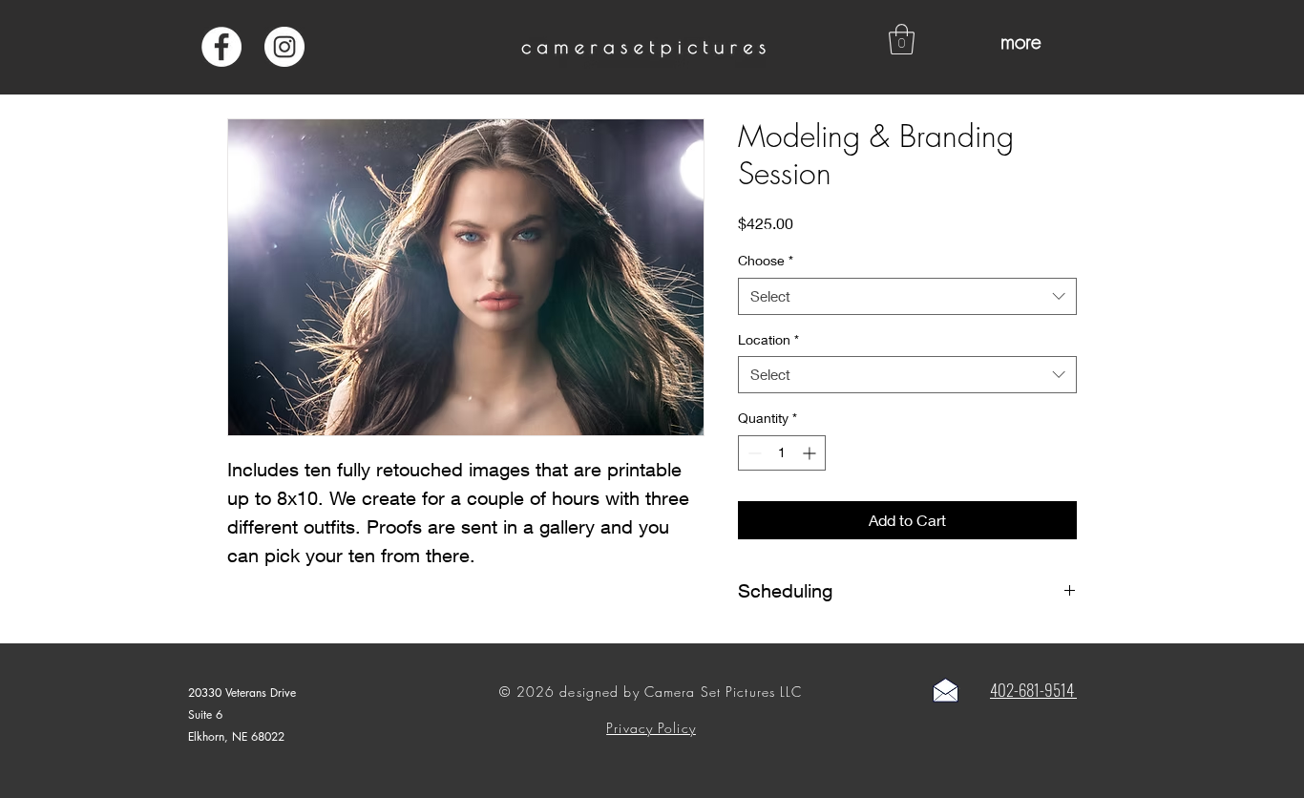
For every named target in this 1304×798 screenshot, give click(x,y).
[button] (902, 39)
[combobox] (907, 296)
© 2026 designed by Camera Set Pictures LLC (650, 691)
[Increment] (811, 453)
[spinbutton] (782, 453)
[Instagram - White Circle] (284, 47)
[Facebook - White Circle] (221, 47)
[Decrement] (753, 453)
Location (768, 339)
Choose (765, 260)
